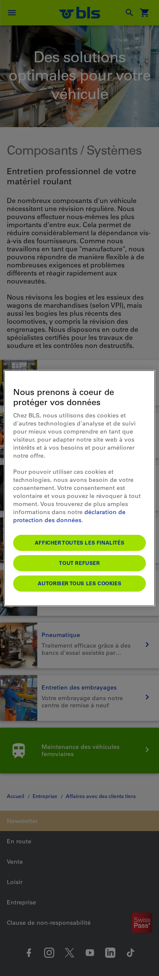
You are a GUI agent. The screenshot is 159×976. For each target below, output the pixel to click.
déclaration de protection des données (69, 516)
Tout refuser (79, 562)
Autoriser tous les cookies (80, 583)
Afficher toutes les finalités (79, 542)
